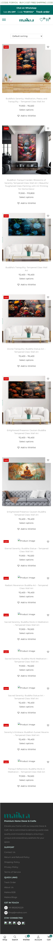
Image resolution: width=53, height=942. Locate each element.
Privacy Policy (11, 867)
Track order (43, 11)
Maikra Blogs (10, 897)
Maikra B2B (10, 892)
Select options (26, 110)
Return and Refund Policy (17, 857)
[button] (48, 47)
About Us (8, 887)
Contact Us (9, 852)
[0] (41, 19)
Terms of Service (12, 872)
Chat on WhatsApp (26, 8)
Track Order (10, 882)
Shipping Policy (12, 862)
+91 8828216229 (15, 907)
